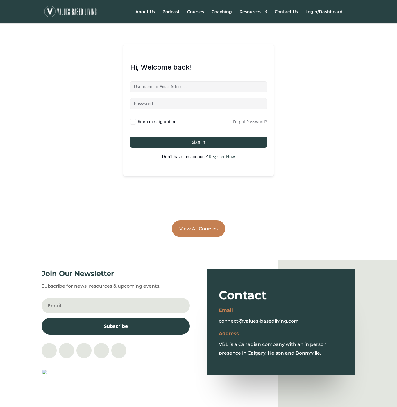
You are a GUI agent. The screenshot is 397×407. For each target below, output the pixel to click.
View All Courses (198, 228)
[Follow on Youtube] (118, 350)
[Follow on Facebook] (66, 350)
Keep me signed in (156, 121)
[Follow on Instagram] (49, 350)
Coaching (222, 12)
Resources (250, 12)
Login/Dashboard (324, 12)
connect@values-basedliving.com (259, 321)
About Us (145, 12)
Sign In (198, 142)
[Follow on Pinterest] (84, 350)
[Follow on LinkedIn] (101, 350)
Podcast (171, 12)
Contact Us (286, 12)
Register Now (222, 156)
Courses (195, 12)
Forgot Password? (250, 121)
